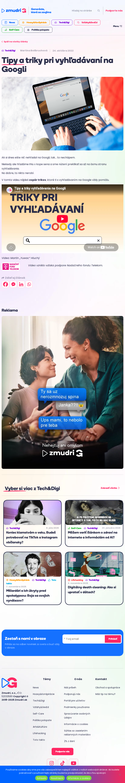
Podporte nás (114, 10)
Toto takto (39, 739)
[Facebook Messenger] (13, 284)
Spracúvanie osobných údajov (77, 715)
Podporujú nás (72, 694)
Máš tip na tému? (105, 694)
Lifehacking (39, 733)
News (36, 687)
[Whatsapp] (29, 284)
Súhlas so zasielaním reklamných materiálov (77, 732)
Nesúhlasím (57, 778)
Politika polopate (42, 720)
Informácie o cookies (76, 724)
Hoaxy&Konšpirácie (44, 694)
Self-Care (38, 713)
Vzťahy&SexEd (41, 707)
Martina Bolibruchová (33, 50)
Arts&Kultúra (40, 726)
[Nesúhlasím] (120, 774)
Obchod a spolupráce (107, 687)
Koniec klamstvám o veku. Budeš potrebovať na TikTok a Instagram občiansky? (31, 537)
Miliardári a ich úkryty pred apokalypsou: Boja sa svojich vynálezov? (28, 595)
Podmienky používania (77, 707)
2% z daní (69, 741)
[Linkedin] (21, 284)
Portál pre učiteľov (74, 700)
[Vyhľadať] (99, 11)
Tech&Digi (39, 700)
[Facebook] (5, 284)
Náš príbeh (70, 687)
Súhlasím (41, 778)
